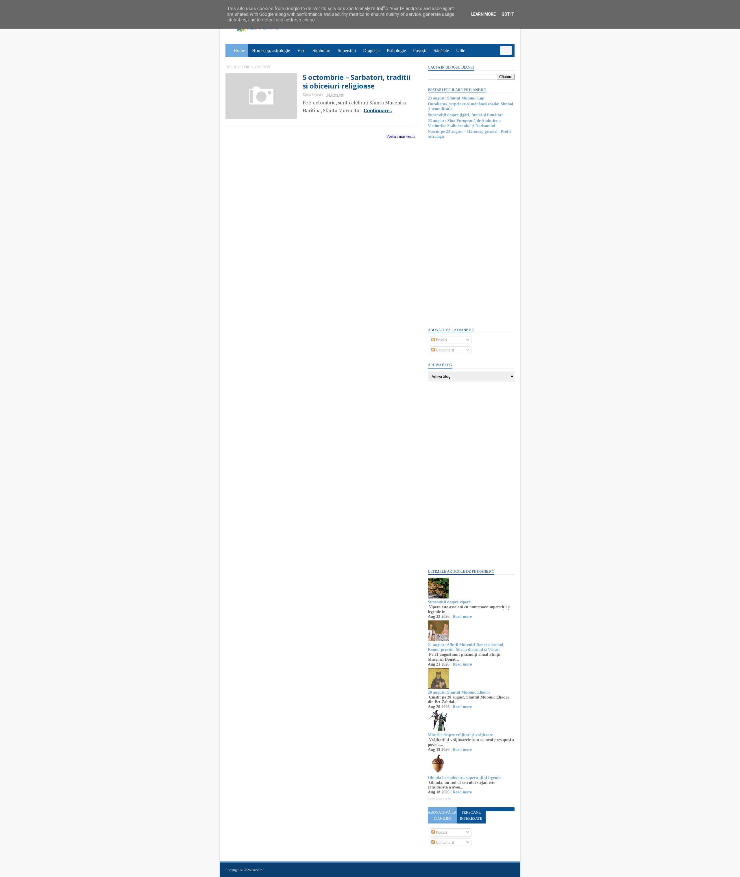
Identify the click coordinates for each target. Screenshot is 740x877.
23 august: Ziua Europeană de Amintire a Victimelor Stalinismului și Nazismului (464, 123)
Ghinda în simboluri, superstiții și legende (464, 777)
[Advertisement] (471, 232)
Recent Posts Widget (439, 798)
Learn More (483, 14)
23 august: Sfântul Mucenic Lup (456, 98)
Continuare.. (378, 110)
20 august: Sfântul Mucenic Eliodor (459, 692)
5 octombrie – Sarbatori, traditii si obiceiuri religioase (356, 82)
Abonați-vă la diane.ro (442, 815)
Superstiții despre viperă (449, 602)
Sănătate (441, 50)
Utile (460, 50)
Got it (508, 14)
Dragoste (371, 50)
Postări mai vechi (400, 136)
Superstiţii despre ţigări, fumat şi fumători (465, 115)
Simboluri (321, 50)
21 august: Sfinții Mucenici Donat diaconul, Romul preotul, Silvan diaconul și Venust (466, 647)
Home (239, 50)
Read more (462, 616)
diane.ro (256, 870)
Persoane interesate (471, 815)
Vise (301, 50)
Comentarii (444, 350)
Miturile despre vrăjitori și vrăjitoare (460, 735)
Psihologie (396, 50)
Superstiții (347, 50)
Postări (441, 340)
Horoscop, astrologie (271, 50)
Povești (419, 50)
